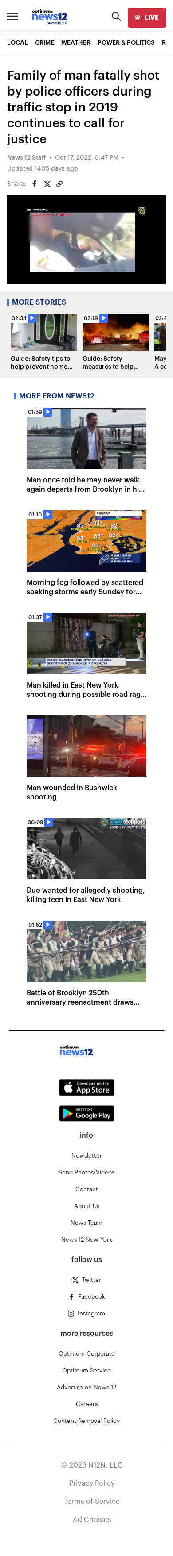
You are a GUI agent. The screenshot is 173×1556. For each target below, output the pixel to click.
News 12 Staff (26, 158)
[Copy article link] (59, 183)
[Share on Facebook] (34, 183)
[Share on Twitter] (47, 183)
